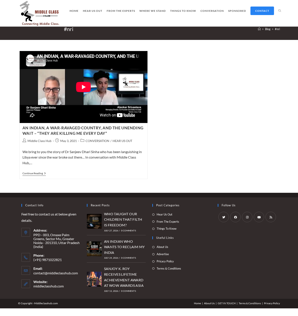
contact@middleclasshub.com (55, 273)
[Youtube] (259, 217)
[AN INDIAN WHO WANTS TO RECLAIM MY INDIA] (94, 248)
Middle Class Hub (39, 141)
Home (197, 303)
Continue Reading (34, 174)
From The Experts (168, 221)
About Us (162, 247)
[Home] (259, 29)
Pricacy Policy (165, 261)
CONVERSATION (97, 141)
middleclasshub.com (48, 286)
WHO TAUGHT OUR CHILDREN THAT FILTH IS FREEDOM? (123, 219)
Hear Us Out (164, 214)
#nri (277, 29)
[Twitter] (223, 217)
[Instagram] (247, 217)
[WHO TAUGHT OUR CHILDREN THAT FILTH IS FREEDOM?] (94, 221)
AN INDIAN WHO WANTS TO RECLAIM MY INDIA (124, 247)
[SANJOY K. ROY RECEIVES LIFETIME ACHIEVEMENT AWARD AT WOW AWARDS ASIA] (94, 279)
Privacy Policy (272, 303)
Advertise (163, 254)
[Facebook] (235, 217)
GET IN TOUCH (227, 303)
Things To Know (166, 228)
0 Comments (128, 230)
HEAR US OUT (122, 141)
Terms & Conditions (169, 268)
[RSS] (270, 217)
